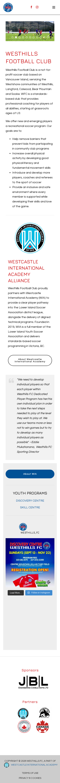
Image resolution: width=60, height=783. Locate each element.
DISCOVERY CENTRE (30, 500)
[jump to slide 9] (41, 37)
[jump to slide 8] (37, 37)
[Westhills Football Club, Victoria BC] (8, 7)
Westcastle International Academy (34, 765)
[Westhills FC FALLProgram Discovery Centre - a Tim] (30, 562)
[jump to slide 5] (27, 37)
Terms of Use (30, 773)
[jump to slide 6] (30, 37)
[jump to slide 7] (34, 37)
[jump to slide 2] (16, 37)
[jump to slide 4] (23, 37)
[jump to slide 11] (48, 37)
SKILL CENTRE (30, 507)
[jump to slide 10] (44, 37)
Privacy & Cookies (30, 778)
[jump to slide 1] (12, 37)
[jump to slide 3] (19, 37)
